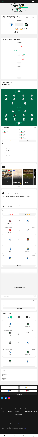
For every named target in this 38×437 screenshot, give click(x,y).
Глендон (16, 32)
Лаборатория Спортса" (18, 414)
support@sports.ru (18, 423)
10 (3, 206)
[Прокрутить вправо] (34, 177)
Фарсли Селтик (23, 28)
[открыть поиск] (30, 1)
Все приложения (18, 394)
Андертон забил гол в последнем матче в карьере (11, 205)
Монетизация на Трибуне (19, 408)
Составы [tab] (12, 35)
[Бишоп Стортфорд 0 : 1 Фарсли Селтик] (22, 29)
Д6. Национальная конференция (15, 13)
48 (3, 202)
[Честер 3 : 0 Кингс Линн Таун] (15, 29)
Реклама (9, 408)
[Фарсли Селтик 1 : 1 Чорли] (20, 29)
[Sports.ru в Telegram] (2, 398)
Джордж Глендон (7, 132)
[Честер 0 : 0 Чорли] (16, 29)
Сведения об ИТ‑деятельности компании (21, 417)
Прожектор (17, 411)
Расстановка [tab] (5, 84)
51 (3, 197)
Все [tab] (3, 193)
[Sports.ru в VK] (6, 398)
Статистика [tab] (8, 35)
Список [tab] (9, 84)
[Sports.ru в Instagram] (9, 398)
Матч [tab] (3, 35)
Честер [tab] (6, 193)
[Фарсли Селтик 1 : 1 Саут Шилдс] (21, 29)
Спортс (3, 13)
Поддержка (10, 411)
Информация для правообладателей (31, 411)
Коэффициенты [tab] (23, 35)
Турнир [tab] (17, 35)
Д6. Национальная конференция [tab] (13, 193)
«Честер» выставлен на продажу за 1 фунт (9, 200)
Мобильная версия (19, 402)
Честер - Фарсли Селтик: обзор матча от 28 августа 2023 (27, 13)
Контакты (2, 411)
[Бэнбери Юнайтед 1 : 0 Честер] (17, 29)
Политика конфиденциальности (30, 408)
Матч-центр (8, 13)
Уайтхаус (16, 31)
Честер (16, 28)
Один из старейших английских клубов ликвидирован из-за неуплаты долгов (16, 196)
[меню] (35, 1)
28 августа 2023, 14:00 (17, 20)
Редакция (2, 408)
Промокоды (17, 419)
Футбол (5, 13)
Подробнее (25, 428)
